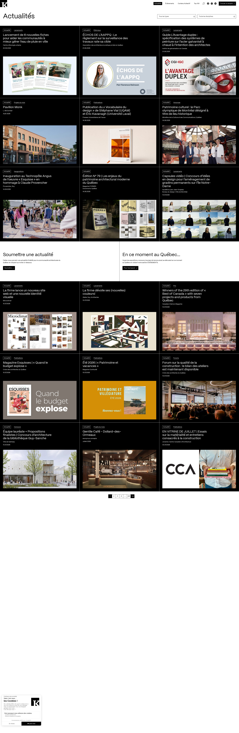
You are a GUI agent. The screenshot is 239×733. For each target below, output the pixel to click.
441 (129, 496)
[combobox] (176, 16)
